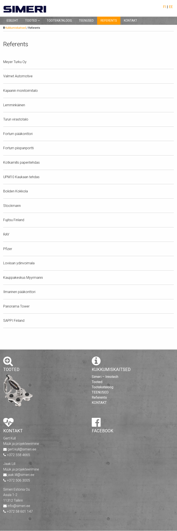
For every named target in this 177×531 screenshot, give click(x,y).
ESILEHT (12, 20)
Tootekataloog (59, 20)
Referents (109, 20)
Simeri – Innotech (105, 377)
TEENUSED (86, 20)
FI (164, 7)
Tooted (31, 20)
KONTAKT (130, 20)
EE (171, 7)
